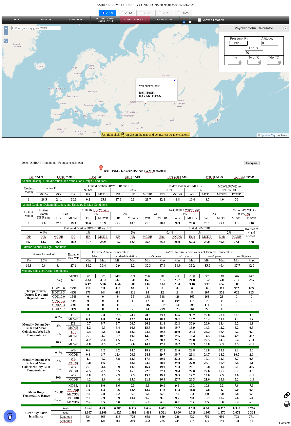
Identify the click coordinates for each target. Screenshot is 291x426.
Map (16, 19)
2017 (147, 13)
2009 (109, 13)
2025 (185, 13)
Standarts (75, 19)
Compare (251, 163)
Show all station (213, 20)
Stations (46, 19)
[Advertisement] (145, 148)
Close (285, 28)
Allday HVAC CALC (135, 19)
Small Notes (164, 19)
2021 (166, 13)
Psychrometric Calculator (105, 19)
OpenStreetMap (268, 135)
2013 (128, 13)
